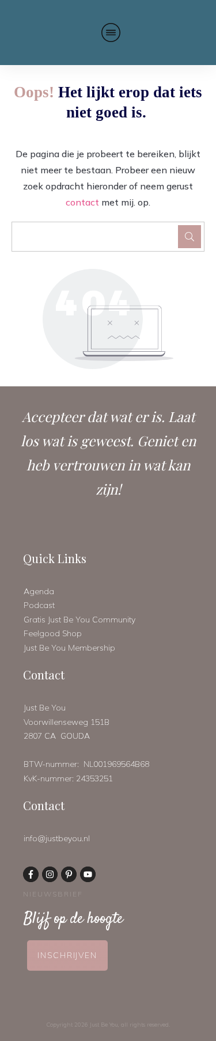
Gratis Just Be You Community (79, 619)
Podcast (39, 605)
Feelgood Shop (53, 633)
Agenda (39, 591)
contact (82, 202)
